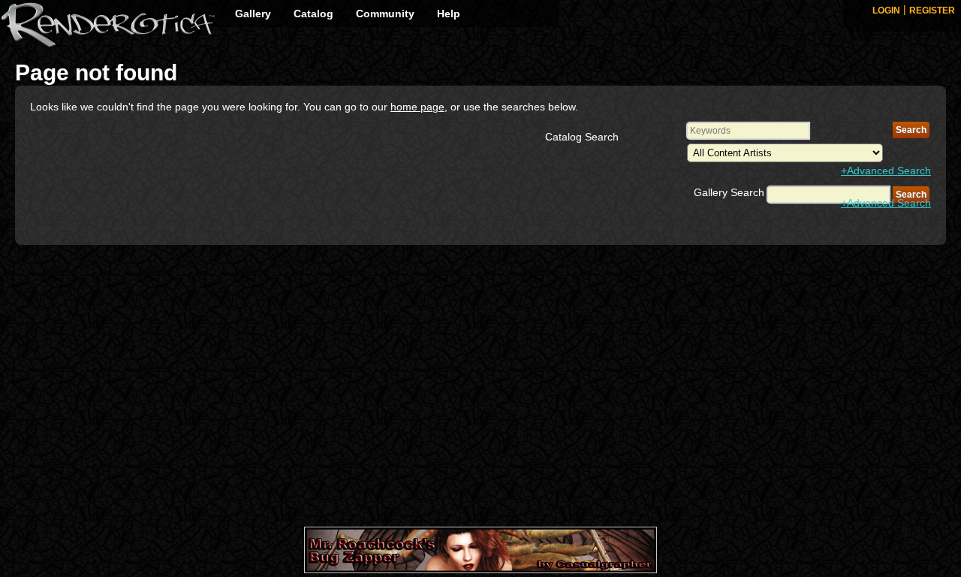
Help (448, 14)
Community (385, 14)
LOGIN (886, 10)
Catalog (313, 14)
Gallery (253, 14)
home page (417, 107)
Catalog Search (582, 137)
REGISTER (932, 10)
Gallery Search (729, 192)
